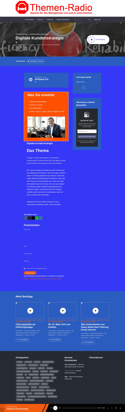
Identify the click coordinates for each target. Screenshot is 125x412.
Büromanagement (48, 362)
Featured (41, 368)
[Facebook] (78, 87)
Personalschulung (22, 387)
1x (111, 408)
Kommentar (27, 229)
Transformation (39, 393)
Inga (66, 376)
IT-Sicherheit (53, 371)
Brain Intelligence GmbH (56, 111)
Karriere (19, 374)
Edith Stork (43, 365)
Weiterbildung (29, 399)
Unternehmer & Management (39, 34)
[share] (116, 408)
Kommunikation (33, 374)
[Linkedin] (83, 87)
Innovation (44, 371)
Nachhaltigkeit (21, 384)
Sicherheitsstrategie (37, 390)
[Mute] (107, 408)
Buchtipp (37, 362)
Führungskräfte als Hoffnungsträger (25, 325)
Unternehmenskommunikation (36, 396)
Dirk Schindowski (70, 364)
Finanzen (49, 368)
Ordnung (44, 384)
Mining (53, 377)
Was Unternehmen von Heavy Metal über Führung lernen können (95, 327)
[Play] (55, 408)
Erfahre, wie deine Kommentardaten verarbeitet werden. (43, 279)
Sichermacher (51, 390)
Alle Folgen (19, 320)
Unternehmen (21, 396)
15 (51, 408)
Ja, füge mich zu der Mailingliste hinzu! (36, 268)
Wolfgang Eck (21, 44)
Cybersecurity (21, 365)
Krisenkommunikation (47, 374)
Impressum (50, 19)
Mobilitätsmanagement (36, 380)
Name (26, 246)
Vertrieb (19, 399)
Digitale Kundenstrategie (17, 409)
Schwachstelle (44, 387)
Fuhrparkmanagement (23, 371)
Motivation (49, 380)
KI (25, 374)
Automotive (28, 362)
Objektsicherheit (34, 384)
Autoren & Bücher (22, 34)
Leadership (20, 377)
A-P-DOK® (19, 362)
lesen (28, 377)
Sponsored (20, 393)
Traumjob (50, 393)
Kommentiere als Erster (53, 44)
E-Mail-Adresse (28, 253)
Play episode (23, 340)
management (45, 377)
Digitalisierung (33, 365)
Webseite (26, 261)
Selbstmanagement (22, 390)
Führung (35, 371)
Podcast (33, 387)
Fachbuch (33, 368)
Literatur (36, 377)
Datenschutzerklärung (63, 19)
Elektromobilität (22, 368)
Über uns (40, 19)
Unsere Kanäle (29, 19)
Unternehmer (52, 396)
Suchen (89, 19)
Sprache (29, 393)
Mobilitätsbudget (22, 380)
